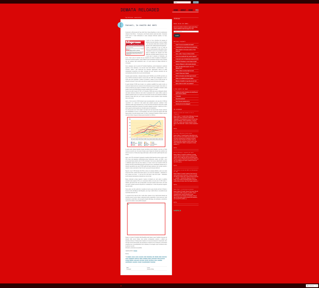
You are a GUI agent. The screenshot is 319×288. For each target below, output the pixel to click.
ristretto (146, 260)
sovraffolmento (128, 262)
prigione (127, 260)
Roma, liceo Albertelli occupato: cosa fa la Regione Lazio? (185, 67)
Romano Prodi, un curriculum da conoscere (184, 189)
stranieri (140, 262)
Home (176, 10)
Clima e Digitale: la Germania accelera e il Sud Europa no (186, 50)
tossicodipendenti (146, 262)
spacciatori (134, 262)
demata (135, 251)
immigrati (137, 258)
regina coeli (136, 260)
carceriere (141, 256)
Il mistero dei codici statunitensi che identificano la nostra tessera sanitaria (187, 92)
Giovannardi (131, 258)
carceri (136, 256)
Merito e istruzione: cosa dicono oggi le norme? (186, 76)
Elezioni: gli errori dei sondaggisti (183, 104)
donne (160, 256)
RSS (197, 10)
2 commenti (128, 269)
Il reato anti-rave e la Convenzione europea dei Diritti (187, 59)
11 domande (178, 96)
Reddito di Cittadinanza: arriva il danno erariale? (186, 61)
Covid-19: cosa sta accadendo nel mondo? (185, 44)
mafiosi (141, 258)
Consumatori (149, 256)
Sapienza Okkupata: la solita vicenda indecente (186, 64)
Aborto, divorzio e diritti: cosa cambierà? (185, 83)
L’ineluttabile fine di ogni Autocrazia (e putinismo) (186, 47)
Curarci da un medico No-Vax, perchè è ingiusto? (186, 56)
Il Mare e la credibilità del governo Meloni (184, 78)
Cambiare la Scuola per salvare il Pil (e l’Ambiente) (184, 113)
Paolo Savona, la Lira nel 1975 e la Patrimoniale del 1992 (186, 170)
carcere (133, 256)
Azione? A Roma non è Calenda (182, 73)
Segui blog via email (181, 23)
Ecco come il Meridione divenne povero (183, 133)
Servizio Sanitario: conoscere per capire (184, 152)
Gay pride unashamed (180, 99)
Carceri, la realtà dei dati (141, 25)
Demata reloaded (139, 10)
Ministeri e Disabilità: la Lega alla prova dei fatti (186, 81)
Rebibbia (131, 260)
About (183, 10)
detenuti (156, 256)
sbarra (155, 260)
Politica (152, 269)
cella (145, 256)
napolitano (145, 258)
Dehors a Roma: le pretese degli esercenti (185, 70)
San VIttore (151, 260)
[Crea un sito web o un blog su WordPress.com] (121, 286)
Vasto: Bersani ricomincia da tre (183, 101)
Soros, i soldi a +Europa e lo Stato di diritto (185, 54)
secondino (160, 260)
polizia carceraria (161, 258)
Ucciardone (152, 262)
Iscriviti (177, 35)
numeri (149, 258)
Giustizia (148, 269)
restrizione (141, 260)
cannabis (129, 256)
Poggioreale (154, 258)
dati (153, 256)
